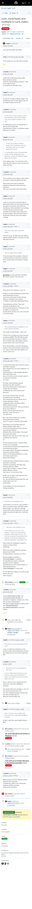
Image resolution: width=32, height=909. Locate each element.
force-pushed (16, 628)
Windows (22, 582)
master (4, 34)
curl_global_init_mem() (16, 335)
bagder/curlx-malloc (15, 34)
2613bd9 (28, 619)
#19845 (9, 779)
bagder (4, 31)
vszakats (6, 71)
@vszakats (6, 275)
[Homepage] (16, 2)
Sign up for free (9, 812)
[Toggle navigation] (2, 2)
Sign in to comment (14, 816)
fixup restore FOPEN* (13, 703)
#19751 (9, 575)
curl (5, 8)
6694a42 (28, 749)
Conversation (9, 38)
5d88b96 (28, 703)
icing (4, 57)
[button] (28, 43)
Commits (20, 38)
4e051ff (23, 793)
